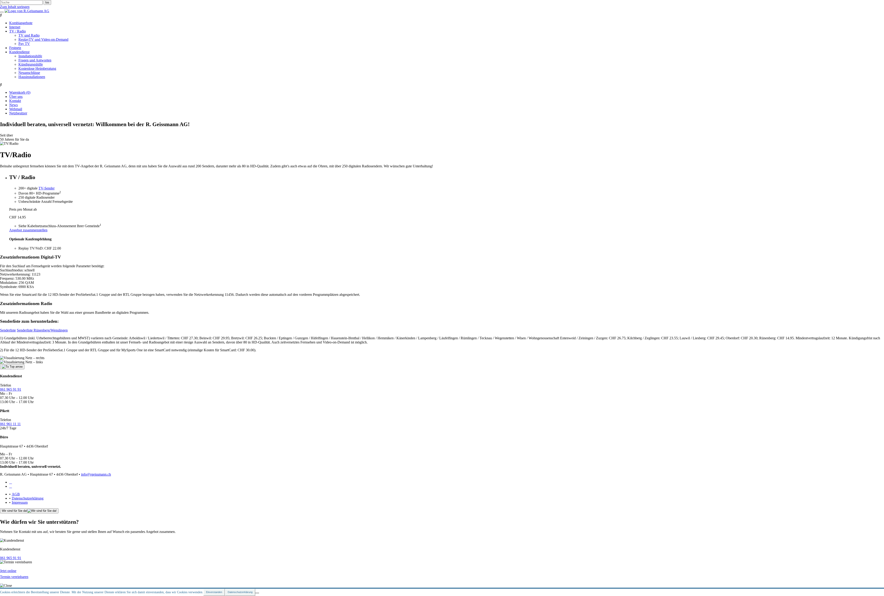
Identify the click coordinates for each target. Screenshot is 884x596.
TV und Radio (29, 35)
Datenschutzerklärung (28, 498)
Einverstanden (214, 592)
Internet (14, 27)
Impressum (20, 502)
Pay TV (24, 44)
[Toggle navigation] (2, 12)
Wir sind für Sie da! (14, 510)
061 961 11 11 (10, 424)
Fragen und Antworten (34, 60)
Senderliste (8, 330)
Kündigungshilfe (30, 64)
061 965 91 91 (10, 389)
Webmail (15, 109)
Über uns (16, 97)
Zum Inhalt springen (14, 7)
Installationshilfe (30, 56)
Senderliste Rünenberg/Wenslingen (42, 330)
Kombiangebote (20, 23)
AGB (16, 494)
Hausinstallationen (31, 77)
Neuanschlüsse (29, 73)
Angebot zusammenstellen (28, 230)
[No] (257, 593)
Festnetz (15, 48)
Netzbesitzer (18, 113)
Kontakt (15, 101)
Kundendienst (19, 52)
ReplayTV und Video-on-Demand (43, 39)
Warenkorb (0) (19, 92)
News (13, 105)
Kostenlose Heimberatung (37, 68)
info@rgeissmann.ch (96, 474)
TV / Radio (17, 31)
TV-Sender (46, 188)
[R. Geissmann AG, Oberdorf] (27, 11)
